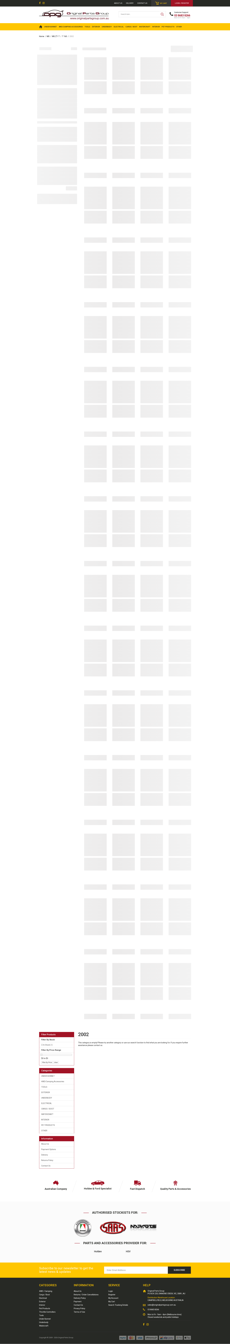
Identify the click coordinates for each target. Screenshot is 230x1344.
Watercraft (43, 1326)
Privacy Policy (79, 1308)
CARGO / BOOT (131, 27)
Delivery (130, 3)
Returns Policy (47, 1160)
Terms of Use (79, 1312)
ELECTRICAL (119, 27)
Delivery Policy (80, 1298)
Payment (77, 1301)
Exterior (42, 1301)
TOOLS (87, 27)
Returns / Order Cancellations (86, 1295)
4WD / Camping (45, 1291)
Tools (41, 1315)
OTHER (179, 27)
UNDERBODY (107, 27)
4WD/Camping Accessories (71, 27)
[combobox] (139, 14)
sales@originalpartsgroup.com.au (162, 1305)
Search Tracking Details (118, 1305)
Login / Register (182, 3)
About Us (45, 1144)
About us (118, 3)
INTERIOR (156, 27)
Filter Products (48, 1034)
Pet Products (44, 1308)
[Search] (162, 14)
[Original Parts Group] (74, 14)
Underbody (43, 1322)
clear (56, 1062)
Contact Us (142, 3)
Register (111, 1295)
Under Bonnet (45, 1319)
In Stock (48, 1045)
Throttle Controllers (47, 1312)
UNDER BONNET (50, 27)
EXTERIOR (96, 27)
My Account (113, 1298)
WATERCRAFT (144, 27)
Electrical (43, 1298)
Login (110, 1291)
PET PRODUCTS (168, 27)
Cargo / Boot (44, 1295)
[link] (40, 3)
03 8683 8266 (153, 1309)
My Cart (111, 1301)
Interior (42, 1305)
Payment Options (48, 1149)
